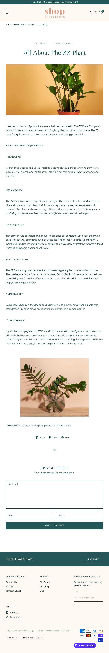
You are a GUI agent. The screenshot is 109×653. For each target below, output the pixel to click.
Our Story (44, 586)
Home (8, 24)
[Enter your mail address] (100, 598)
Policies (9, 586)
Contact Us (11, 582)
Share (42, 437)
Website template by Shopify (56, 631)
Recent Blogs (19, 24)
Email (76, 592)
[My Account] (95, 12)
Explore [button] (93, 559)
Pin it (67, 437)
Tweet (54, 437)
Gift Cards (45, 582)
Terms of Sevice (13, 590)
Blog (42, 590)
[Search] (91, 12)
